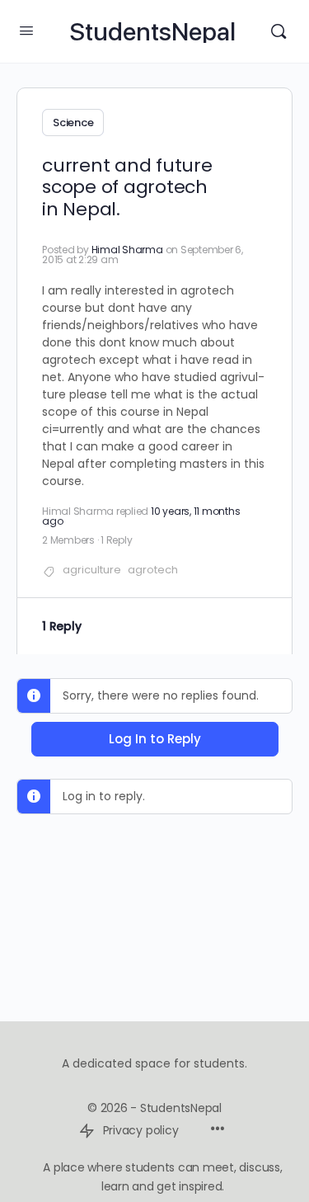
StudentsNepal (152, 32)
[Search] (278, 31)
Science (73, 122)
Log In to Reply (155, 738)
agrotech (153, 569)
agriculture (92, 569)
